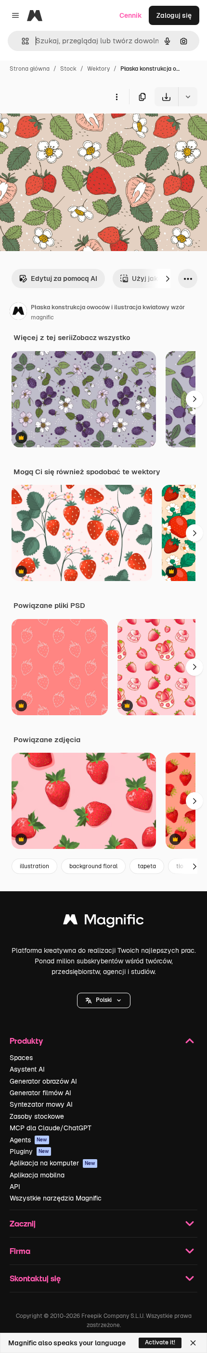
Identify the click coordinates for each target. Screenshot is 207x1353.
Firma (20, 1251)
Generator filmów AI (40, 1092)
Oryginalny (66, 128)
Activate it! (160, 1342)
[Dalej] (167, 278)
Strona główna (30, 69)
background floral (93, 866)
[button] (103, 1000)
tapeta (147, 866)
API (15, 1186)
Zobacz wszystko (101, 337)
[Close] (193, 1343)
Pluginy (29, 1151)
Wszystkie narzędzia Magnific (56, 1198)
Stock (68, 69)
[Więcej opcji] (116, 96)
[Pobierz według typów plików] (187, 96)
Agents (28, 1140)
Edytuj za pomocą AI (64, 278)
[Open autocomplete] (21, 41)
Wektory (98, 69)
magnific (42, 317)
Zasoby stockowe (37, 1116)
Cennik (130, 15)
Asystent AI (27, 1069)
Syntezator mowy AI (41, 1104)
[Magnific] (103, 921)
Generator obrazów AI (43, 1081)
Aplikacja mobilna (37, 1175)
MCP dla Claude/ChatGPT (50, 1128)
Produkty (26, 1041)
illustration (34, 866)
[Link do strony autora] (18, 313)
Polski (104, 1000)
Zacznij (23, 1223)
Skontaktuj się (35, 1278)
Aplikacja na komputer (52, 1163)
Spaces (21, 1057)
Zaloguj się (174, 15)
